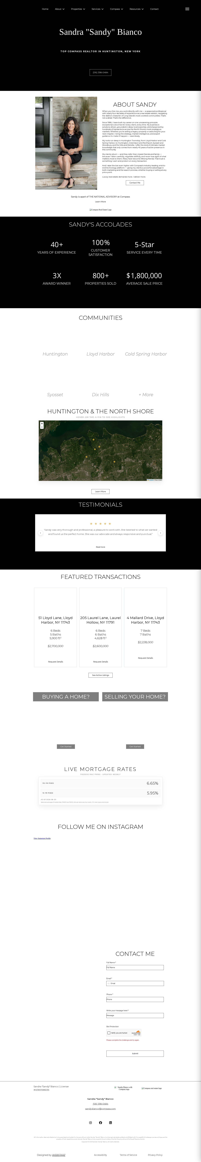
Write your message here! (117, 1011)
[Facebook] (100, 1122)
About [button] (58, 9)
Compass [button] (115, 9)
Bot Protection (112, 1027)
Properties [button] (77, 9)
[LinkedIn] (110, 1122)
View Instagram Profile (42, 838)
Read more (100, 547)
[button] (99, 447)
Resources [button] (135, 9)
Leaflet (151, 480)
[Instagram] (90, 1122)
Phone (109, 994)
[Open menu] (187, 9)
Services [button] (96, 9)
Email (109, 978)
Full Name (111, 963)
